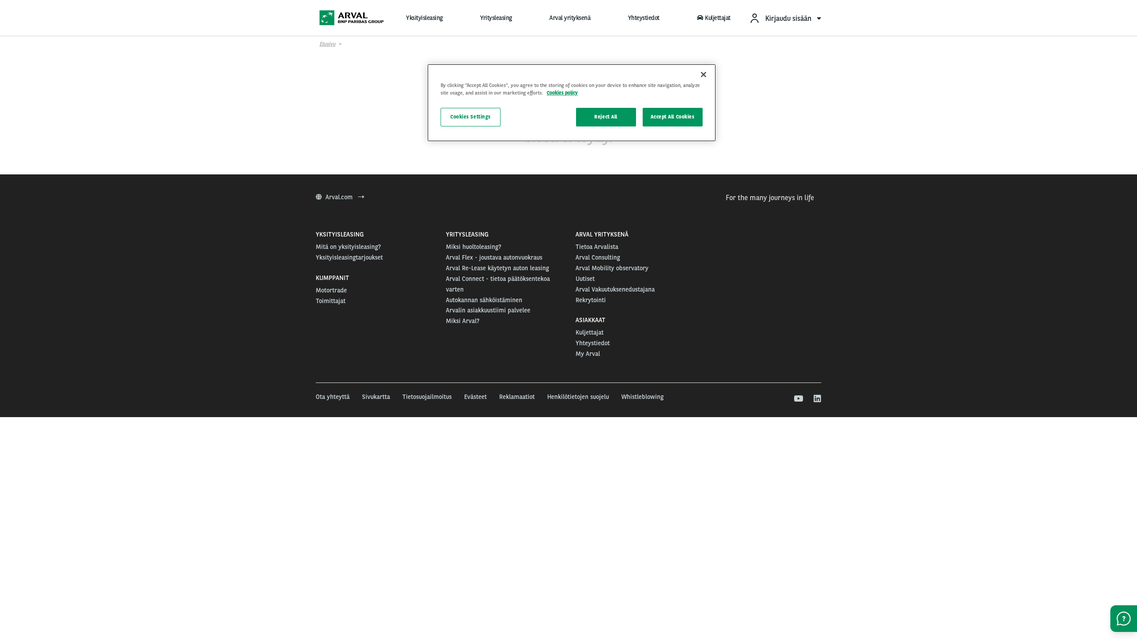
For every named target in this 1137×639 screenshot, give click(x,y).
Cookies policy (562, 93)
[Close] (703, 74)
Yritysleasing (496, 17)
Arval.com (340, 197)
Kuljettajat (718, 17)
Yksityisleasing (424, 17)
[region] (571, 103)
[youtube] (798, 399)
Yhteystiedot (644, 17)
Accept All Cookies (672, 117)
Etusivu (327, 44)
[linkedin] (817, 399)
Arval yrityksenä (569, 17)
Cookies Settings (470, 117)
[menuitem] (785, 18)
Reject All (605, 117)
